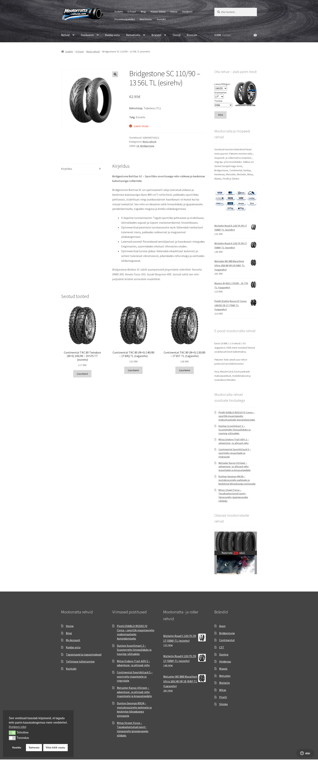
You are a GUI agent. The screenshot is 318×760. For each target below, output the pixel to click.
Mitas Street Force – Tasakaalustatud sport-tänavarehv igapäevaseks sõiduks (233, 495)
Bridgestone (147, 146)
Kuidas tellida (158, 11)
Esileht (69, 51)
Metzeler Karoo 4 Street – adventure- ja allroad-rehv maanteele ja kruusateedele (234, 466)
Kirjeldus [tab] (66, 169)
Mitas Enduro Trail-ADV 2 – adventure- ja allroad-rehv (233, 441)
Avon (222, 626)
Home (70, 626)
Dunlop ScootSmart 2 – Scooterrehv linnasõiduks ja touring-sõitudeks (234, 429)
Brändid (156, 35)
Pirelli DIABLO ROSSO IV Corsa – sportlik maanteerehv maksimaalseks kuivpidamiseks (236, 416)
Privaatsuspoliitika (124, 19)
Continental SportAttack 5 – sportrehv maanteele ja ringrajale (234, 453)
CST (221, 647)
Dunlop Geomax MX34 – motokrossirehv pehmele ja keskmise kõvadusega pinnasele (236, 480)
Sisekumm (87, 35)
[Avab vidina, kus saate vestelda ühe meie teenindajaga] (305, 753)
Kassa (174, 11)
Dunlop (223, 654)
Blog (143, 11)
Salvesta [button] (34, 747)
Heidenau (225, 661)
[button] (115, 74)
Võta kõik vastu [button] (55, 747)
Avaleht (118, 11)
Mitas (222, 690)
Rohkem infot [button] (17, 727)
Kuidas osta (112, 35)
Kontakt (161, 19)
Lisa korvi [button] (82, 373)
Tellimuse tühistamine (80, 661)
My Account (73, 640)
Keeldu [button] (16, 747)
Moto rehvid (93, 51)
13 (137, 146)
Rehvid (65, 35)
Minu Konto (146, 19)
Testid (176, 35)
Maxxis (223, 668)
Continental (227, 640)
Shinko (223, 704)
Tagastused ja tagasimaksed (83, 654)
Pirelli (223, 697)
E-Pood (132, 11)
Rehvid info (133, 35)
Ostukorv (187, 11)
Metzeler (225, 676)
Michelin (224, 683)
